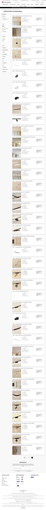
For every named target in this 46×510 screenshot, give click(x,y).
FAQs (2, 476)
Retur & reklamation (4, 481)
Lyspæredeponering (29, 493)
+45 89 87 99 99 (44, 0)
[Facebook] (22, 492)
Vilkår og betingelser (18, 493)
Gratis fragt (17, 501)
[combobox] (23, 2)
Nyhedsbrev (3, 480)
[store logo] (6, 2)
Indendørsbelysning (5, 9)
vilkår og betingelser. (28, 500)
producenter (30, 502)
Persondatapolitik (13, 493)
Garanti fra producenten (5, 485)
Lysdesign (24, 6)
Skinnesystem (9, 9)
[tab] (6, 16)
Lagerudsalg (36, 4)
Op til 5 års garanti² (15, 0)
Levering (3, 479)
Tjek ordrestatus (4, 484)
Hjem (2, 9)
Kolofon (26, 493)
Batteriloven (33, 493)
